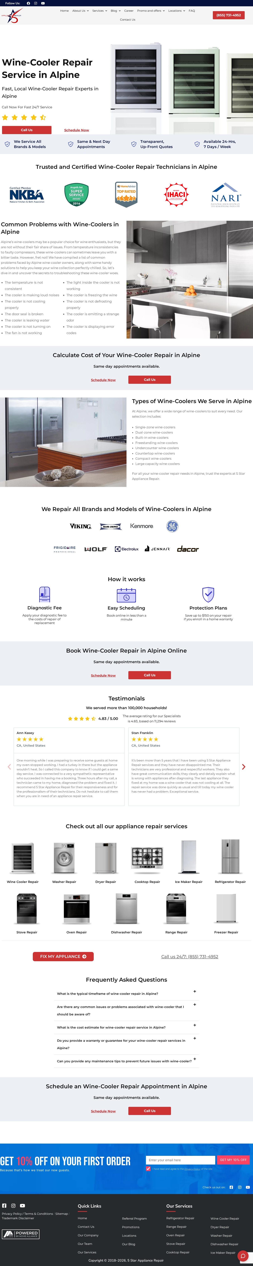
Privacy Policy (192, 1168)
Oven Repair (76, 932)
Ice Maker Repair (188, 882)
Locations (175, 10)
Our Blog (128, 1244)
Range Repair (176, 932)
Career (129, 10)
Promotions (130, 1227)
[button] (9, 767)
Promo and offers (149, 10)
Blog (114, 10)
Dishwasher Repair (126, 932)
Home (64, 10)
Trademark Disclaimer (18, 1218)
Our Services (87, 1252)
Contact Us (127, 19)
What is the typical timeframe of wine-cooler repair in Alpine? (107, 994)
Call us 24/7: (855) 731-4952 (189, 956)
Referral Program (134, 1218)
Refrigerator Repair (230, 882)
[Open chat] (243, 1256)
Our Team (85, 1244)
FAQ (192, 10)
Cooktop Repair (147, 882)
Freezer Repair (226, 932)
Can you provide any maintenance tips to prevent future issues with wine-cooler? (124, 1061)
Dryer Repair (105, 882)
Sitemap (61, 1214)
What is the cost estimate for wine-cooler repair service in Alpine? (111, 1027)
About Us (78, 10)
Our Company (88, 1235)
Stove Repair (26, 932)
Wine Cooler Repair (23, 882)
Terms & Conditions (38, 1214)
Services (98, 10)
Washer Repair (64, 882)
